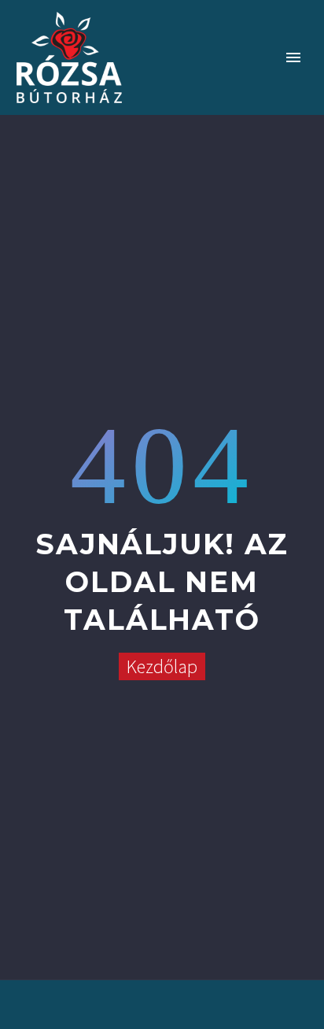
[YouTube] (182, 992)
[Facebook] (141, 992)
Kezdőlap (162, 666)
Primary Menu (293, 57)
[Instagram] (162, 992)
